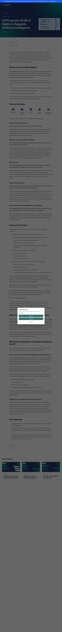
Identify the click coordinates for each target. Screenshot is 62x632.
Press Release (52, 1)
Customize (31, 321)
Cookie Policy (21, 312)
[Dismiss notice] (57, 1)
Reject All (31, 318)
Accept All (31, 315)
